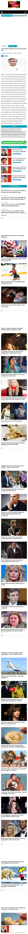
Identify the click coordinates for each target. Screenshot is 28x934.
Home (4, 46)
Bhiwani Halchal (6, 53)
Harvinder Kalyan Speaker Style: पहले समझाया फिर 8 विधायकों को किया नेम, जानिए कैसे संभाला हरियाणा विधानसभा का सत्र (13, 199)
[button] (2, 12)
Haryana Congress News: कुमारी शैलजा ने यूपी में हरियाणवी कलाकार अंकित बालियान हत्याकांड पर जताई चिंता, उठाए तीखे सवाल (14, 212)
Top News (12, 46)
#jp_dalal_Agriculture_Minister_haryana (13, 136)
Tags (14, 126)
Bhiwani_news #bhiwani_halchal (11, 129)
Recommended (14, 186)
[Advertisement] (14, 31)
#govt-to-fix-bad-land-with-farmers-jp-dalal (13, 133)
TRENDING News (14, 147)
